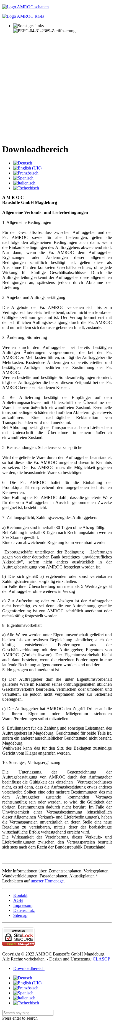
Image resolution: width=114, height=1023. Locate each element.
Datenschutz (24, 910)
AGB (18, 900)
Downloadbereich (29, 968)
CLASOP (101, 959)
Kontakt (20, 895)
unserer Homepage (47, 881)
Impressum (22, 905)
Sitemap (20, 915)
